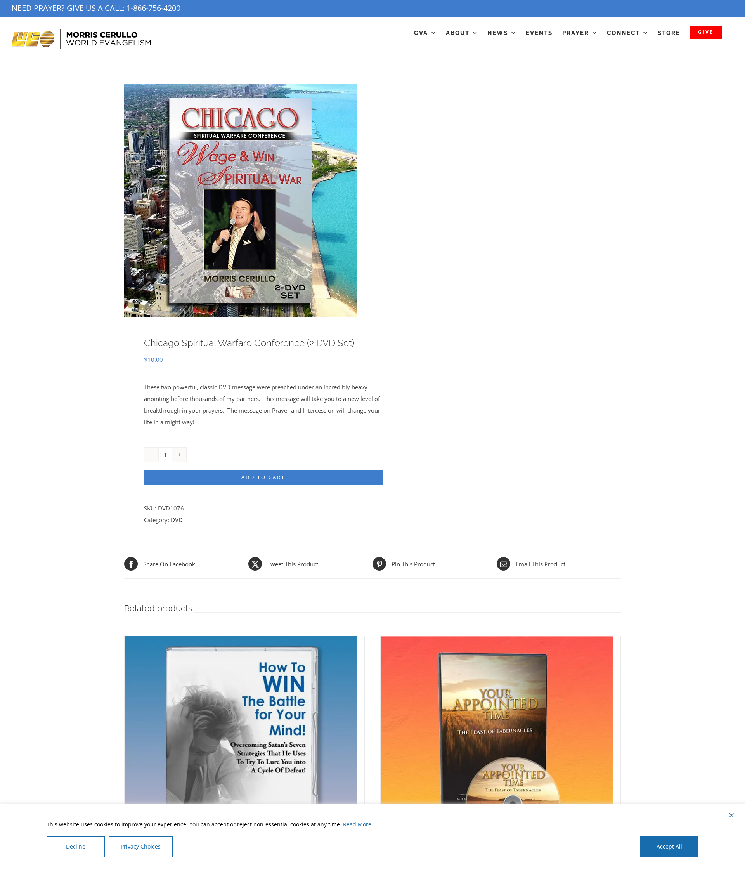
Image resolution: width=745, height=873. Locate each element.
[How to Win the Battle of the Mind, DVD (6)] (241, 642)
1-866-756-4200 (153, 8)
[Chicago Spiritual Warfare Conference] (243, 200)
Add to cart (263, 477)
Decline (75, 846)
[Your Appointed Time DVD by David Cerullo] (497, 642)
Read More (357, 824)
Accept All (669, 846)
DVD (177, 520)
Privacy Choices (141, 846)
